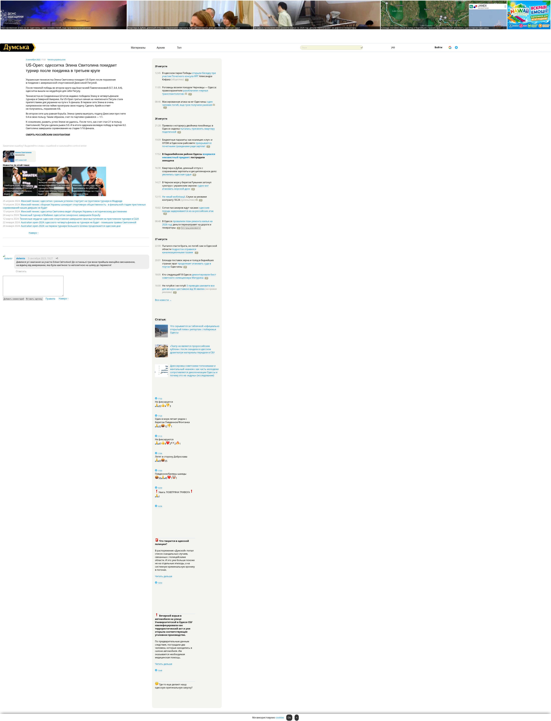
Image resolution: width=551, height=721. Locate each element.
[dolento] (8, 258)
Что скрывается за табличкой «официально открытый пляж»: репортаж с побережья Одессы (194, 329)
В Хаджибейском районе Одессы (182, 154)
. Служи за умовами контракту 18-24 (184, 198)
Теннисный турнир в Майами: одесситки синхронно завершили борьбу (60, 215)
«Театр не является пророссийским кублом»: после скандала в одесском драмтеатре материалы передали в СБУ (192, 349)
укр (393, 47)
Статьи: (160, 319)
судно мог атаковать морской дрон (185, 187)
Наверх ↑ (34, 232)
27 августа (161, 239)
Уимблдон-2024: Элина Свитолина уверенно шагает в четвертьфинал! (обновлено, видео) (19, 189)
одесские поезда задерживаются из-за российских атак (188, 209)
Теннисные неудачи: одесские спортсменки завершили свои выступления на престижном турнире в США (79, 218)
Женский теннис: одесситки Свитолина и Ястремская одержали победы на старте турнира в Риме (87, 189)
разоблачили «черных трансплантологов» (185, 92)
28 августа (161, 118)
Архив (161, 47)
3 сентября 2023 (33, 59)
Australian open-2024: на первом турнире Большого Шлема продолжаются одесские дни (71, 226)
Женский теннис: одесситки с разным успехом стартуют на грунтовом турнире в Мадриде (71, 201)
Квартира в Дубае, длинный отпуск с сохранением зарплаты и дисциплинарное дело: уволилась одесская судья (184, 27)
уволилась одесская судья (176, 174)
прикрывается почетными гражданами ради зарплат (187, 144)
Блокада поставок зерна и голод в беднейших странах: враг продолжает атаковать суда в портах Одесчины (435, 27)
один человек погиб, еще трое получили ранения (187, 103)
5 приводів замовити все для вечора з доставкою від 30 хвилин (188, 287)
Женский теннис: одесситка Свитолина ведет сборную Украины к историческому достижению (74, 211)
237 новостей (21, 160)
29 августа (161, 66)
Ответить (21, 271)
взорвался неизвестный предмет (188, 155)
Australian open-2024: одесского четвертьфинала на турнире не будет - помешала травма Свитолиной (78, 222)
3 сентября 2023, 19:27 (40, 258)
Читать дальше (163, 576)
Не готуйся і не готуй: (174, 285)
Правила (50, 298)
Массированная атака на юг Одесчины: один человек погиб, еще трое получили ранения (46, 27)
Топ (179, 47)
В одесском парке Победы (177, 73)
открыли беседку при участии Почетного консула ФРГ (189, 74)
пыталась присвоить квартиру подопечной (188, 130)
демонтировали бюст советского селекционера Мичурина (189, 276)
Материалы (138, 47)
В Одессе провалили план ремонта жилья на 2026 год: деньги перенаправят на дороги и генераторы (305, 27)
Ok (289, 717)
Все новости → (163, 300)
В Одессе (167, 221)
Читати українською (56, 59)
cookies (280, 717)
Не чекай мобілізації (173, 196)
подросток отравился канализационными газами (179, 251)
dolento (20, 258)
